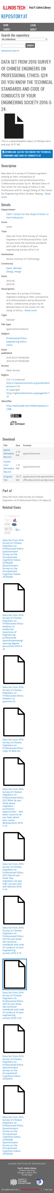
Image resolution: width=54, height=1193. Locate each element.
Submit (6, 29)
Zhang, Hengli (13, 271)
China (9, 344)
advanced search (10, 50)
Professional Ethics (16, 338)
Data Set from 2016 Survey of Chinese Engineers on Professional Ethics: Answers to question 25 (13, 694)
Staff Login (48, 1189)
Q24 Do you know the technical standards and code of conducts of (27, 153)
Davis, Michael (14, 268)
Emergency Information (30, 1189)
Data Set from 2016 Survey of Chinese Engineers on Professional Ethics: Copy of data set (13, 745)
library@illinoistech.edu (10, 1189)
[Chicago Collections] (21, 1184)
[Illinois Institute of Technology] (27, 1164)
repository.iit (14, 16)
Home (6, 25)
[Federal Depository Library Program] (39, 1184)
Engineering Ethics (16, 341)
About (33, 29)
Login (33, 25)
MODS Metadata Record (9, 453)
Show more (31, 310)
